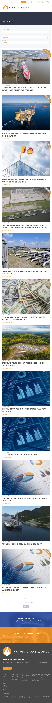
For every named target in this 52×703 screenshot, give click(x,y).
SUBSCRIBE (23, 1)
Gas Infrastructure (6, 693)
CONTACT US (14, 697)
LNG (4, 676)
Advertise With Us (9, 2)
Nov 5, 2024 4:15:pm (6, 593)
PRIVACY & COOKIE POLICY (34, 697)
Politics (4, 690)
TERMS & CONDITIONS (22, 697)
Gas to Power (6, 678)
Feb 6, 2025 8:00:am (6, 93)
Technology (5, 696)
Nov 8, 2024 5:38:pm (6, 414)
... (28, 602)
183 (32, 602)
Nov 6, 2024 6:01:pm (7, 547)
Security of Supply (5, 687)
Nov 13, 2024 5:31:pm (7, 368)
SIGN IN (29, 1)
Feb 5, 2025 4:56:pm (6, 139)
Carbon (4, 689)
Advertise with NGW (44, 678)
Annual (33, 679)
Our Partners (15, 679)
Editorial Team (15, 678)
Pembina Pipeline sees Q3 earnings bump (22, 544)
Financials (6, 85)
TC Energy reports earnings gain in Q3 (21, 455)
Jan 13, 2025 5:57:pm (6, 230)
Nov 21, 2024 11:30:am (7, 322)
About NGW (15, 676)
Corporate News (6, 685)
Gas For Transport (5, 683)
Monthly (33, 677)
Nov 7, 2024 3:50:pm (6, 503)
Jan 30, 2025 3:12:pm (7, 184)
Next (25, 606)
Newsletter (24, 680)
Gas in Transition (24, 678)
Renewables (6, 695)
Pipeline (5, 680)
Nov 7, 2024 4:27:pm (6, 457)
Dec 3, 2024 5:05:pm (6, 276)
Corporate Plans (35, 680)
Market (4, 679)
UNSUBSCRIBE (45, 696)
